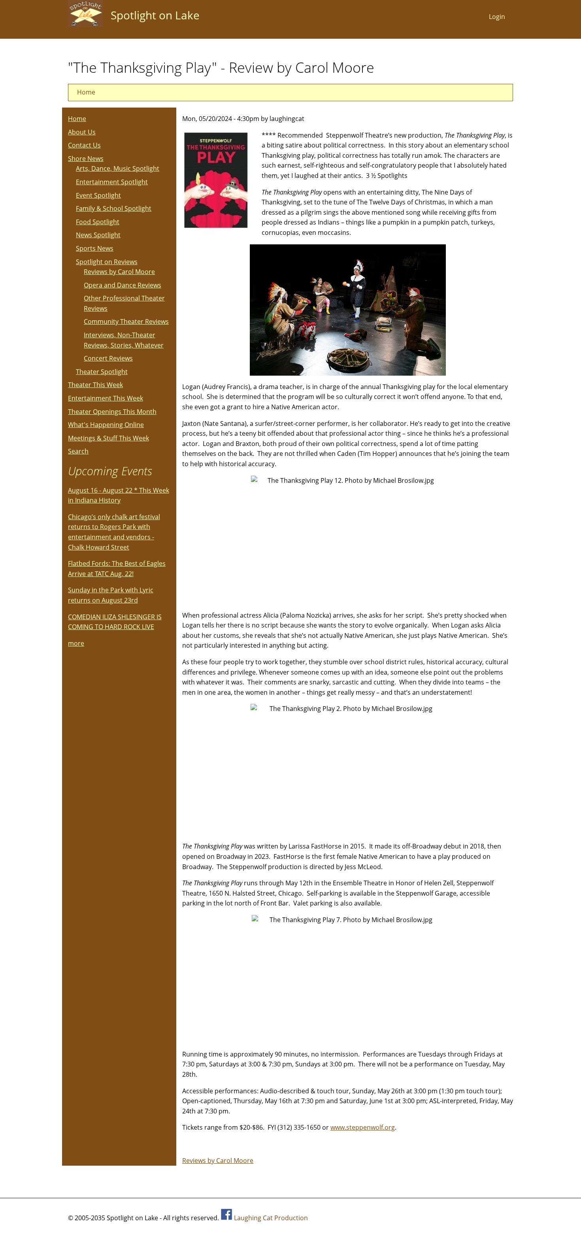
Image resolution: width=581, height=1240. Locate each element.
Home (86, 92)
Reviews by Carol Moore (217, 1160)
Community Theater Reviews (126, 321)
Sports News (94, 248)
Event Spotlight (98, 195)
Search (78, 451)
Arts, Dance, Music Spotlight (117, 168)
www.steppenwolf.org (362, 1127)
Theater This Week (95, 384)
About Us (82, 132)
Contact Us (84, 145)
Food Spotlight (97, 221)
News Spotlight (98, 235)
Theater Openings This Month (112, 411)
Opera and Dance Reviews (122, 285)
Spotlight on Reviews (107, 261)
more (76, 643)
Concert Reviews (108, 358)
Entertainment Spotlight (112, 182)
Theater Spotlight (102, 371)
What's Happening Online (106, 424)
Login (497, 16)
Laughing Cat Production (271, 1218)
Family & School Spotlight (113, 208)
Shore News (86, 158)
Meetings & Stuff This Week (108, 438)
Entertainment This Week (105, 398)
